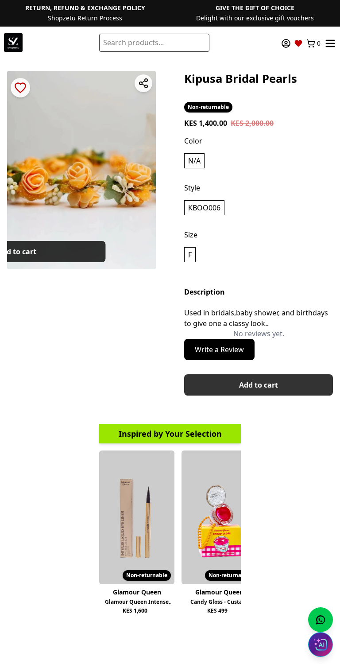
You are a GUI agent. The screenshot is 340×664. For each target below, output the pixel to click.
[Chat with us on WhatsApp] (320, 619)
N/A (194, 161)
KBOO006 (204, 208)
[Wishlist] (298, 43)
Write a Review (219, 349)
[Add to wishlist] (20, 87)
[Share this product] (143, 83)
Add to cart (258, 385)
